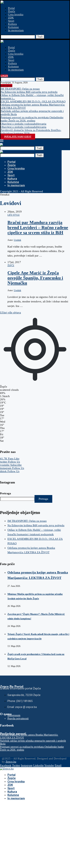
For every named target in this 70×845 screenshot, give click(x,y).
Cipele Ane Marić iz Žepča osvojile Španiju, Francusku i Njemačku (35, 277)
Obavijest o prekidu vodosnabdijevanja (23, 123)
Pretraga (5, 493)
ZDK (11, 17)
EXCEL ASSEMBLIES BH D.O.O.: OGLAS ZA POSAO (33, 101)
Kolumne (13, 27)
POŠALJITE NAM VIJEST (17, 136)
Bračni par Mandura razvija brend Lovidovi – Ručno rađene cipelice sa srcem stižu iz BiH (37, 227)
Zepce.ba (11, 761)
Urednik (17, 240)
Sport (11, 20)
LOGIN (4, 76)
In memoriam (16, 30)
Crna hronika (15, 14)
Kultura (12, 23)
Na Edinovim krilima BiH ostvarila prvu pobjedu (29, 91)
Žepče (11, 11)
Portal (11, 8)
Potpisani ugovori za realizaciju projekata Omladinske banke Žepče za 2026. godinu (32, 119)
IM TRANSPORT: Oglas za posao (20, 88)
